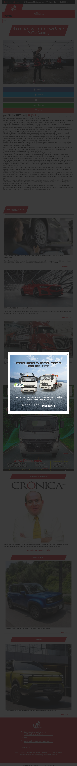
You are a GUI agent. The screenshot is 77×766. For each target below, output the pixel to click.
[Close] (67, 354)
